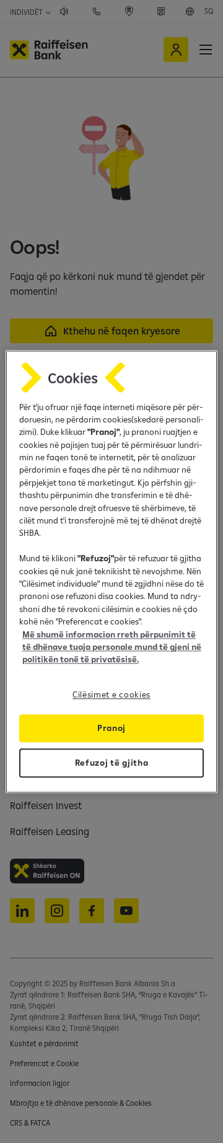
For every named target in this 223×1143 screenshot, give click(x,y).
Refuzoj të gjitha (112, 762)
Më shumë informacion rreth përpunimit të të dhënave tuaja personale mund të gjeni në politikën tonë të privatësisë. (111, 647)
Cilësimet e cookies (111, 694)
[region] (111, 571)
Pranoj (111, 728)
